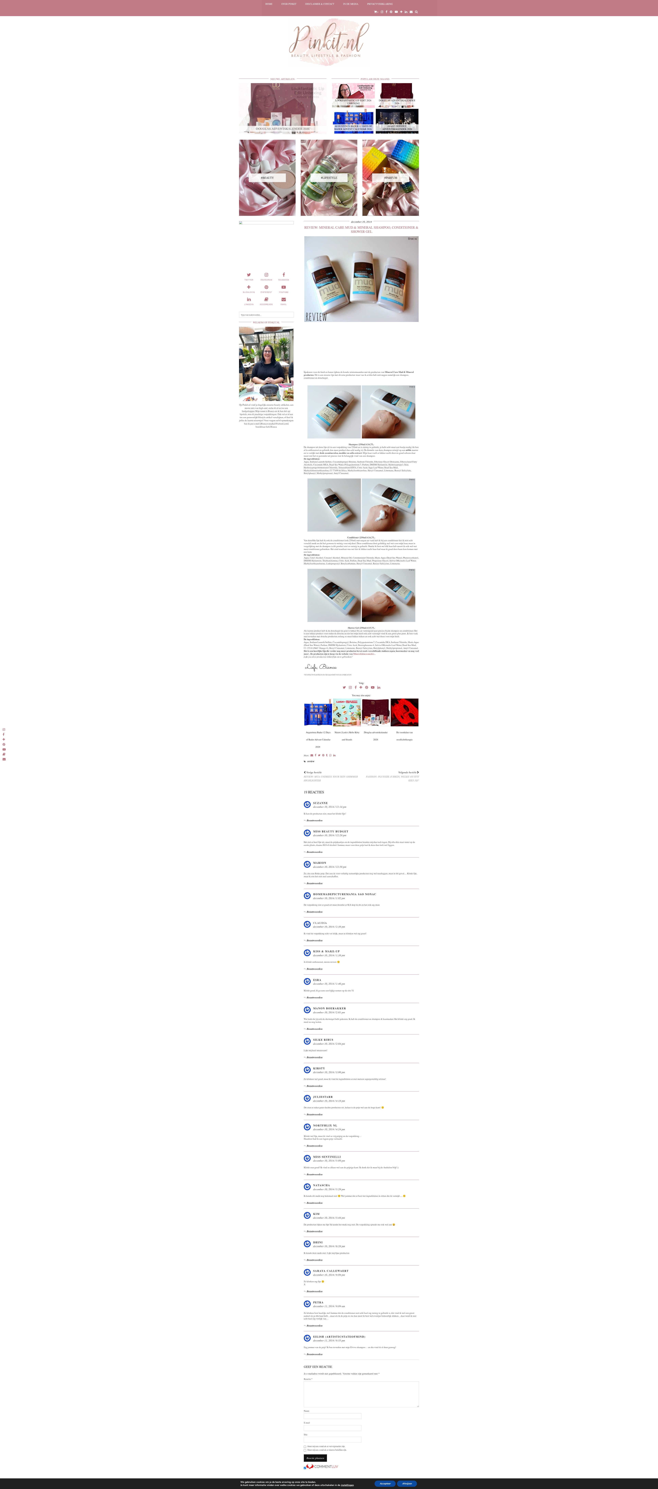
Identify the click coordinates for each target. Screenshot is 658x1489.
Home (268, 3)
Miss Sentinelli (327, 1157)
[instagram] (382, 12)
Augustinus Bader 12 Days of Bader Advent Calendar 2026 (318, 739)
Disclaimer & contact (319, 3)
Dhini (318, 1242)
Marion (319, 863)
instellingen (347, 1485)
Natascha (321, 1185)
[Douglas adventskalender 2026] (375, 712)
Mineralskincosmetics (363, 653)
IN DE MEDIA (350, 3)
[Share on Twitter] (319, 755)
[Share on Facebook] (315, 755)
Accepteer (385, 1483)
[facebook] (386, 12)
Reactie (308, 1379)
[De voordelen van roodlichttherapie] (404, 712)
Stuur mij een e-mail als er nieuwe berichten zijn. (327, 1450)
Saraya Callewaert (331, 1271)
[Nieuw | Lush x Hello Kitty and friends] (347, 712)
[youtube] (396, 12)
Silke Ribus (323, 1040)
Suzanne (320, 803)
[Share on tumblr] (326, 755)
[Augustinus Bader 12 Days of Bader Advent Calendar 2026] (318, 712)
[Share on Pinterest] (323, 755)
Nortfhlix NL (325, 1125)
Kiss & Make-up (326, 951)
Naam (306, 1410)
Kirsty (319, 1068)
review (310, 761)
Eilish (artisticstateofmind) (339, 1336)
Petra (318, 1302)
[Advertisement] (361, 347)
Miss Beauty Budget (331, 831)
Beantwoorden (314, 820)
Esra (317, 980)
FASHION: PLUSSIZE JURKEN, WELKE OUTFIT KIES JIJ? (392, 776)
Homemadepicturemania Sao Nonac (344, 894)
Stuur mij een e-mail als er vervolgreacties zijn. (326, 1446)
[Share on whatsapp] (330, 755)
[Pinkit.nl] (329, 35)
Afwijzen (407, 1483)
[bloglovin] (401, 12)
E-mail (307, 1422)
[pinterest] (391, 12)
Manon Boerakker (329, 1008)
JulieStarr (323, 1097)
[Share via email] (312, 755)
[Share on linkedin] (334, 755)
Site (305, 1434)
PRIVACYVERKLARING (380, 3)
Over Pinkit (288, 3)
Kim (316, 1214)
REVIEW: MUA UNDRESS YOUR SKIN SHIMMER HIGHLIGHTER (331, 776)
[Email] (411, 12)
